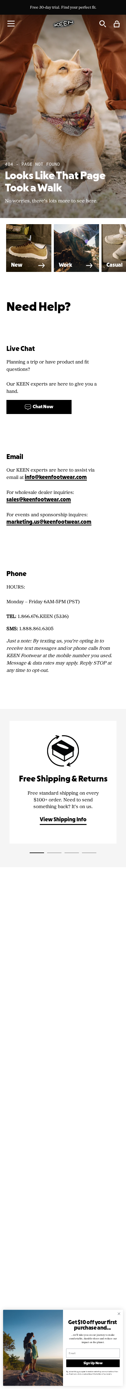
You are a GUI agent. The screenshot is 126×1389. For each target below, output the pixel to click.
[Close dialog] (119, 1313)
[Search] (102, 23)
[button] (11, 23)
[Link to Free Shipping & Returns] (63, 782)
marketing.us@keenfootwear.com (48, 522)
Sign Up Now (93, 1363)
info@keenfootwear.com (56, 477)
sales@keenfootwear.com (38, 500)
